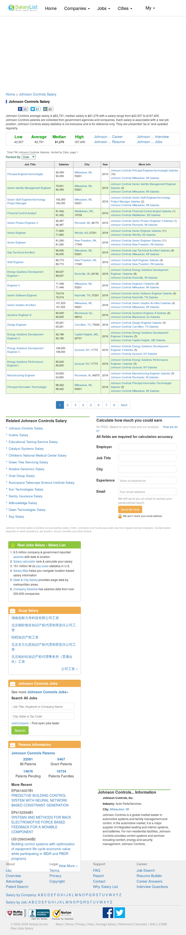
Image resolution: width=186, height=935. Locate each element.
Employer (104, 446)
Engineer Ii (13, 285)
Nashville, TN (82, 295)
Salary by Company (21, 894)
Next (124, 405)
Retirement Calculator (132, 924)
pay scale (42, 566)
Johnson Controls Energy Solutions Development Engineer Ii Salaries (139, 334)
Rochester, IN (83, 375)
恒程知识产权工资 (25, 637)
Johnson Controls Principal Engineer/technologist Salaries (144, 170)
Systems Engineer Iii (19, 315)
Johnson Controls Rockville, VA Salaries (134, 277)
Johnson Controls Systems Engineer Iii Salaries (139, 313)
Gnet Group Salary (22, 475)
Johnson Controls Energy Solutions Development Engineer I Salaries (139, 271)
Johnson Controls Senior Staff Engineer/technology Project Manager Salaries (140, 199)
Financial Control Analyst (21, 213)
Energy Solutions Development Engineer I (25, 273)
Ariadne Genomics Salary (27, 469)
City (99, 469)
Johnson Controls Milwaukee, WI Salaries (135, 178)
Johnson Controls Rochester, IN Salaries (135, 377)
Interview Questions (152, 886)
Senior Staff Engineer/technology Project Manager (26, 201)
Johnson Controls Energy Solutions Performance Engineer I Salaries (139, 361)
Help (90, 924)
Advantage (14, 881)
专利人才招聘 (158, 924)
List (8, 870)
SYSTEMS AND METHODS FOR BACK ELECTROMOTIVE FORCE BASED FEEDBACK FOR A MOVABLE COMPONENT (41, 824)
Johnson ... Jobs (149, 141)
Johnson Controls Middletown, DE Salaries (136, 215)
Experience (105, 480)
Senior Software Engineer (22, 295)
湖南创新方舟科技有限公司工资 (35, 617)
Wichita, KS (81, 232)
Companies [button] (75, 8)
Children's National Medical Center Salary (38, 455)
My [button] (149, 7)
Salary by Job (16, 902)
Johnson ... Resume (109, 141)
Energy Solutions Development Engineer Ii (25, 336)
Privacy (55, 875)
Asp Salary (16, 516)
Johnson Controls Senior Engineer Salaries (136, 231)
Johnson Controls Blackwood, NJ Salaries (135, 317)
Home (52, 8)
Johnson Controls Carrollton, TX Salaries (135, 326)
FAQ (96, 870)
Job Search (146, 870)
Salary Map (20, 570)
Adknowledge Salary (23, 502)
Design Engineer (17, 324)
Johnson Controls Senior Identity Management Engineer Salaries (143, 186)
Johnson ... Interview (153, 136)
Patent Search (17, 886)
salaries (18, 557)
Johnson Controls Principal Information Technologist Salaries (141, 385)
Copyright (57, 881)
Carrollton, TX (83, 324)
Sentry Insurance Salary (26, 496)
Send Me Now (130, 509)
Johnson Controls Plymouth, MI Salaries (134, 224)
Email (100, 491)
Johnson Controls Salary (37, 94)
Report (98, 875)
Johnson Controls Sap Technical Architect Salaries (141, 250)
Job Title (103, 457)
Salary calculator (24, 561)
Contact (99, 881)
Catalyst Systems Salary (26, 448)
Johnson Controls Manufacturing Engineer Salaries (141, 373)
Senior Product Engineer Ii (22, 223)
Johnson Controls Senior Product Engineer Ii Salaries (142, 221)
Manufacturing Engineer (21, 375)
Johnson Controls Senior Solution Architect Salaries (141, 303)
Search (20, 730)
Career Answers (150, 881)
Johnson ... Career (108, 136)
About (59, 924)
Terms (54, 870)
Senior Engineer (16, 232)
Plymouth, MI (82, 223)
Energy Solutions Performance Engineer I (25, 363)
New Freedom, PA (85, 240)
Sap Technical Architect (21, 252)
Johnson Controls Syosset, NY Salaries (134, 353)
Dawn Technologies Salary (27, 509)
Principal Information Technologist (26, 387)
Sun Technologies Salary (26, 489)
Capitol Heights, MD (86, 334)
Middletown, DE (84, 211)
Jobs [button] (102, 8)
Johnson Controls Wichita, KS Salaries (133, 234)
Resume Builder (149, 875)
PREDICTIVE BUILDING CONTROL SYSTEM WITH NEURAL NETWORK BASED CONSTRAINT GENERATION (40, 800)
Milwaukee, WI (83, 172)
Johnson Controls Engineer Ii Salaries (133, 283)
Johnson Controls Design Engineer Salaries (137, 322)
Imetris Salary (18, 435)
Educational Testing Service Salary (33, 441)
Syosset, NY (82, 350)
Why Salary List (105, 886)
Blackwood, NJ (83, 313)
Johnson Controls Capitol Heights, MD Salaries (138, 340)
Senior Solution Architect (21, 305)
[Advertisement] (93, 52)
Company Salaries (25, 589)
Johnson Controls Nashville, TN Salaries (134, 297)
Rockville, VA (82, 273)
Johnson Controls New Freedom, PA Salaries (137, 244)
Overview (13, 875)
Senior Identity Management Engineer (29, 188)
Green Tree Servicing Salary (28, 462)
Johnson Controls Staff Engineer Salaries (135, 260)
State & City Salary (25, 580)
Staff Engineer (15, 262)
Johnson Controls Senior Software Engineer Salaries (142, 293)
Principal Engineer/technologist (25, 174)
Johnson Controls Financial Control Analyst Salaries (141, 211)
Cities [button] (124, 8)
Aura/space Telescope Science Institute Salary (42, 482)
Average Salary (106, 924)
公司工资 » (69, 668)
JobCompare (20, 723)
